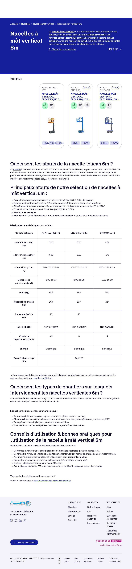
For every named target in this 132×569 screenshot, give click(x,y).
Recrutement (93, 523)
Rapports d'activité (91, 517)
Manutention (74, 511)
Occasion (72, 520)
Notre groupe (93, 507)
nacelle (17, 169)
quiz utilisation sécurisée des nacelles (52, 480)
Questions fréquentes (112, 517)
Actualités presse (112, 525)
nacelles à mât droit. (43, 378)
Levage (71, 515)
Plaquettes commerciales (113, 532)
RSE (89, 511)
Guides (110, 511)
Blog (109, 507)
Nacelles (72, 507)
